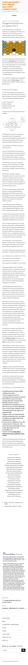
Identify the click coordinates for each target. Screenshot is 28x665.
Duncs (17, 21)
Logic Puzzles (6, 634)
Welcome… (5, 640)
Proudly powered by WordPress (10, 661)
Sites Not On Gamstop (14, 475)
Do (22, 502)
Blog (6, 502)
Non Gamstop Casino (14, 479)
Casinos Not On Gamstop (14, 459)
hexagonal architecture (13, 506)
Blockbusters (12, 61)
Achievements (6, 618)
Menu (14, 15)
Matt (3, 342)
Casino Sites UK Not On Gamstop (14, 490)
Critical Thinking (15, 502)
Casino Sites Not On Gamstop (14, 467)
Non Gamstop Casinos (14, 488)
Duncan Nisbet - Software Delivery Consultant (11, 5)
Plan (6, 504)
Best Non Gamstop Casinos (14, 463)
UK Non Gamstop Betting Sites (14, 473)
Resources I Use (6, 637)
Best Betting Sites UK (14, 494)
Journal (4, 631)
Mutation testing (10, 338)
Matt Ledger (15, 80)
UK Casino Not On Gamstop (14, 492)
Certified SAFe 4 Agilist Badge (10, 624)
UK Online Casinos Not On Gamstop (14, 465)
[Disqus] (14, 528)
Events (4, 627)
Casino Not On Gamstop (14, 457)
